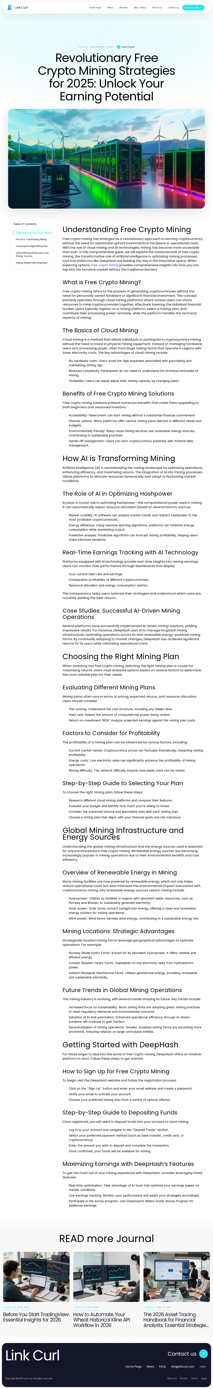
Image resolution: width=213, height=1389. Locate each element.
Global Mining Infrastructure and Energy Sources (32, 254)
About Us (172, 1378)
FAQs (162, 1366)
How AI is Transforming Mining (31, 239)
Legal (204, 1378)
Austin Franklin (128, 47)
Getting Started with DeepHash (32, 262)
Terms (194, 1378)
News (150, 1366)
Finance (83, 47)
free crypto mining (105, 265)
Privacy (184, 1378)
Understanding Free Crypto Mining (33, 232)
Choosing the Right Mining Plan (32, 246)
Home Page (134, 1366)
